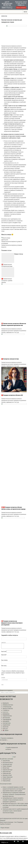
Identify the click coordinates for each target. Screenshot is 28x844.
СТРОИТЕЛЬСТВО (7, 706)
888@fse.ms (21, 5)
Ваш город (3, 665)
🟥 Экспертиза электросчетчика (10, 359)
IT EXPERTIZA (6, 710)
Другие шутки (4, 239)
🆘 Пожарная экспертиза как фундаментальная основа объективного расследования (12, 622)
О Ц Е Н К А (5, 712)
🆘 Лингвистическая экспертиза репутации (6, 265)
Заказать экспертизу (21, 7)
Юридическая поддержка (6, 690)
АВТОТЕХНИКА (6, 717)
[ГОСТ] (14, 757)
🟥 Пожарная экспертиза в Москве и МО (12, 395)
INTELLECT (5, 728)
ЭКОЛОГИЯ (5, 727)
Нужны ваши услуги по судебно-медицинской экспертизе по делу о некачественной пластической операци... (15, 810)
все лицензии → (4, 740)
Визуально (3, 642)
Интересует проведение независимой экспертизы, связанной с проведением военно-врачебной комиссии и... (14, 794)
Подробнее (23, 840)
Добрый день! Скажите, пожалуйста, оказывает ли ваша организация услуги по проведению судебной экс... (13, 799)
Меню (25, 12)
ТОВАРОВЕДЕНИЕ (7, 719)
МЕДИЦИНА (6, 703)
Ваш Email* (3, 651)
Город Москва (6, 760)
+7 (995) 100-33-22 (21, 3)
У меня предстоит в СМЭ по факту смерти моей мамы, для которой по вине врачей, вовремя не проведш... (15, 805)
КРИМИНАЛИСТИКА (8, 705)
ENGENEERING (6, 714)
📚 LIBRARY (5, 730)
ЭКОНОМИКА (6, 721)
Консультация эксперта (5, 783)
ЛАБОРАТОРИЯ (6, 725)
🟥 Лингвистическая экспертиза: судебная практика (6, 280)
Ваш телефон (4, 660)
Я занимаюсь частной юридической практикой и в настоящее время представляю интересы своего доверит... (14, 788)
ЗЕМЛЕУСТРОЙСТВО (8, 708)
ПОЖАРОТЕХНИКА (7, 716)
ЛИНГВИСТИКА (4, 16)
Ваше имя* (3, 654)
